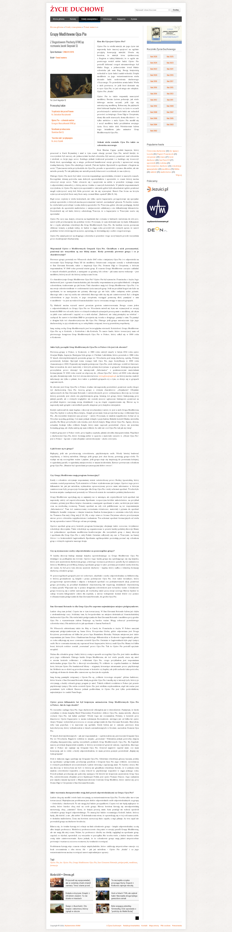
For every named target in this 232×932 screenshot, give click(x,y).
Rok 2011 (170, 99)
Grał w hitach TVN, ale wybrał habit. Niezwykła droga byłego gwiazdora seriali (124, 896)
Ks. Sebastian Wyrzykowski (61, 114)
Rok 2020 (153, 75)
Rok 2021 (170, 68)
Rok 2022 (153, 68)
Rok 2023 (170, 62)
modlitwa (133, 862)
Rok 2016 (154, 87)
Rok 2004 (153, 124)
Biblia (176, 169)
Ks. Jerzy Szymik (57, 140)
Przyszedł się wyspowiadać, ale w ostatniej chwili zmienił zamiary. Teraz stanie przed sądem (78, 884)
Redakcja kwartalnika (131, 926)
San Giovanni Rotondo (107, 862)
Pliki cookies (165, 926)
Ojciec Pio (54, 862)
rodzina (163, 163)
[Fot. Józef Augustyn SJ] (71, 97)
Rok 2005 (170, 118)
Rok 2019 (170, 75)
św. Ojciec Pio (66, 862)
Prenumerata (177, 926)
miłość (153, 172)
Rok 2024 (153, 62)
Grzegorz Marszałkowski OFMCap (64, 123)
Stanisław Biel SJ (58, 132)
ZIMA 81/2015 (68, 51)
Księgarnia (121, 19)
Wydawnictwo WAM (72, 926)
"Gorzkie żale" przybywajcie (62, 137)
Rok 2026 (153, 56)
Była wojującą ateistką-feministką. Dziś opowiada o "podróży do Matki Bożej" (123, 909)
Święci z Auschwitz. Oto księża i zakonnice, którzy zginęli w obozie (77, 909)
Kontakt (144, 926)
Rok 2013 (170, 93)
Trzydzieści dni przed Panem (62, 111)
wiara (162, 157)
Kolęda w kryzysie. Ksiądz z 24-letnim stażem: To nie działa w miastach (78, 896)
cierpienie (151, 157)
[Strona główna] (77, 11)
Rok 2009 (170, 105)
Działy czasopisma (89, 19)
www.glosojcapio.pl (107, 376)
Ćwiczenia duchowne (156, 151)
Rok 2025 (170, 56)
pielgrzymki (123, 862)
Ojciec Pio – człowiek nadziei (63, 120)
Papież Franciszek (165, 154)
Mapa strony (154, 926)
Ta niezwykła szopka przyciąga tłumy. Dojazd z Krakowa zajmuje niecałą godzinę (122, 884)
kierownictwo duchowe (157, 166)
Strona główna (58, 19)
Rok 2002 (153, 130)
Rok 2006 (153, 118)
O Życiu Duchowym (113, 926)
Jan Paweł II (164, 160)
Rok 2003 (170, 124)
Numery (73, 19)
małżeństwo (166, 172)
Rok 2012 (154, 99)
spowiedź (151, 163)
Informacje (107, 19)
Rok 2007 (170, 112)
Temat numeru (90, 27)
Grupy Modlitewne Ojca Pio (85, 862)
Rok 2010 (154, 105)
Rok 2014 (154, 93)
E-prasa (134, 19)
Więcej (179, 175)
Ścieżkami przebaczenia (61, 129)
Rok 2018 (154, 81)
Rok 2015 (170, 87)
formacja (54, 865)
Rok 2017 (170, 81)
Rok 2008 (153, 112)
